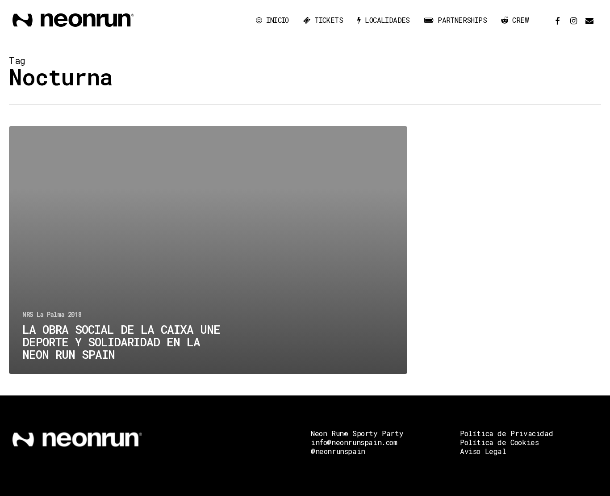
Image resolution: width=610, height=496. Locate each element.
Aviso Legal (483, 451)
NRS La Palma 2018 (51, 314)
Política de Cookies (499, 442)
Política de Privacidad (506, 433)
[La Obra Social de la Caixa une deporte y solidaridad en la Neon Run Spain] (208, 250)
